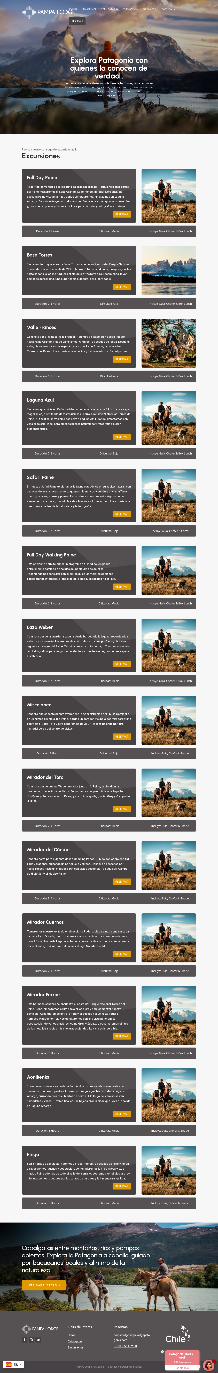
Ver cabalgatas (43, 1285)
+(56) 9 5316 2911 (125, 1346)
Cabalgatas (75, 1341)
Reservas (77, 21)
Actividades (130, 8)
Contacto (169, 8)
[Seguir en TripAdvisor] (38, 1340)
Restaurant (150, 8)
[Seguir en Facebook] (24, 1340)
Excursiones (75, 1347)
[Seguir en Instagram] (31, 1340)
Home (71, 1335)
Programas (89, 8)
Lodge (73, 8)
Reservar (121, 214)
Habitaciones (109, 8)
